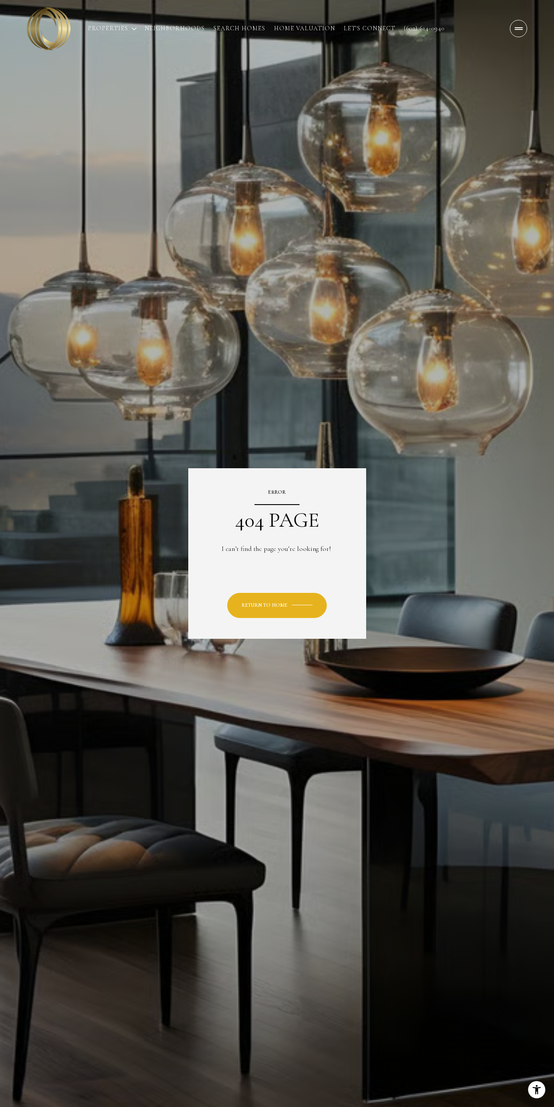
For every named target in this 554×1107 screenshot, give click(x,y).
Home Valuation (304, 28)
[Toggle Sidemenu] (518, 28)
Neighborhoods (175, 28)
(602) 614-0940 (424, 28)
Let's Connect (369, 28)
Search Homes (239, 28)
